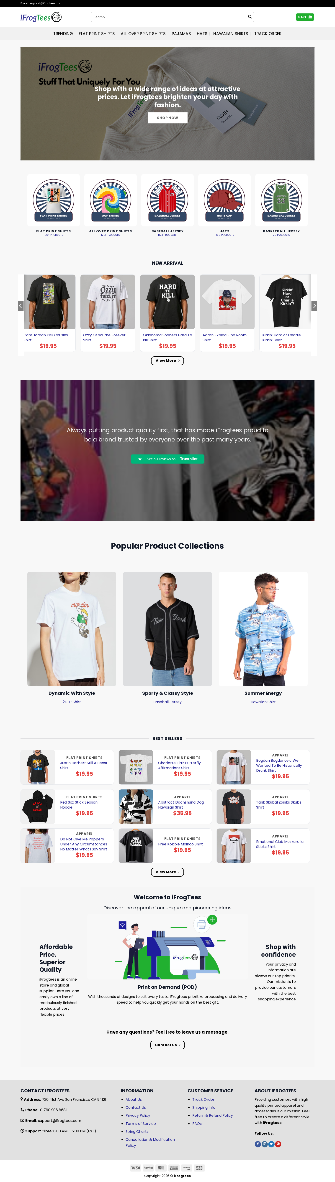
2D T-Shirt (72, 702)
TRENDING (63, 33)
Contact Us (136, 1107)
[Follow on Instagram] (265, 1144)
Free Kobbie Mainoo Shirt (180, 844)
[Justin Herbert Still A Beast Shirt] (38, 767)
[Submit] (250, 17)
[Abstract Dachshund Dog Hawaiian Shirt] (136, 806)
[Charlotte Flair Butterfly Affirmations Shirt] (136, 767)
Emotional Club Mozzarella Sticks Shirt (280, 844)
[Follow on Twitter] (271, 1144)
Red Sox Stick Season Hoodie (79, 805)
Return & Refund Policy (212, 1115)
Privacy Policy (138, 1115)
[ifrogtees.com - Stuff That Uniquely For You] (52, 17)
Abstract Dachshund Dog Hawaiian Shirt (181, 805)
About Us (134, 1099)
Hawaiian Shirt (263, 702)
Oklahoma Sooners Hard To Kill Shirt (167, 338)
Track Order (268, 33)
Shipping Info (203, 1107)
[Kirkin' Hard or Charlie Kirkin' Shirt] (287, 302)
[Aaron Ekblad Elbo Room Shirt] (227, 302)
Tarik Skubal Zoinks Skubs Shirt (278, 805)
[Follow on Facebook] (258, 1144)
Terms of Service (141, 1123)
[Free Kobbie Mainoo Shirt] (136, 846)
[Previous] (20, 315)
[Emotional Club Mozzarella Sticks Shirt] (234, 846)
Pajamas (181, 33)
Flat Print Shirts (97, 33)
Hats (202, 33)
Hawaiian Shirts (230, 33)
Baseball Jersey (167, 702)
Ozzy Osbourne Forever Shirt (104, 338)
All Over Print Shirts (143, 33)
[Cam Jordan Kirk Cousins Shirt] (48, 302)
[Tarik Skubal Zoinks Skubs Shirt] (234, 806)
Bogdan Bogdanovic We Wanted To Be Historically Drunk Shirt (279, 765)
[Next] (314, 315)
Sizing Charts (137, 1131)
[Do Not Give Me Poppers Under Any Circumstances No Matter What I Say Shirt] (38, 846)
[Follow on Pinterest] (278, 1144)
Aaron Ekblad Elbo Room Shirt (225, 338)
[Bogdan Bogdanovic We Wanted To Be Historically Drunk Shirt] (234, 767)
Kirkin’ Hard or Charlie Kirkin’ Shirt (281, 338)
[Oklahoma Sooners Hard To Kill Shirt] (167, 302)
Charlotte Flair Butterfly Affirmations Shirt (179, 766)
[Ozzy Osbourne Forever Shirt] (107, 302)
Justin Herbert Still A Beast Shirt (84, 766)
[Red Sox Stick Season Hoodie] (38, 806)
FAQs (197, 1123)
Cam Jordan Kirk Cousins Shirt (45, 338)
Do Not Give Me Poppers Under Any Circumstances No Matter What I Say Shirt (83, 844)
